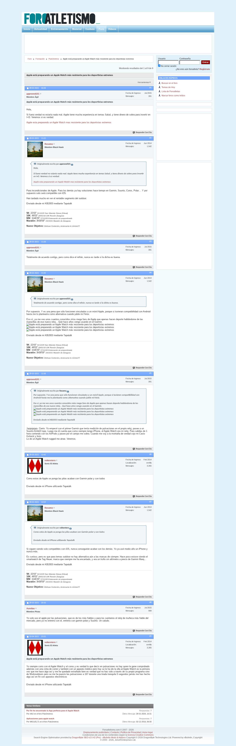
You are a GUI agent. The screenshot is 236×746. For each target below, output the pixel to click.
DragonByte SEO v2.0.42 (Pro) (86, 737)
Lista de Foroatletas (171, 91)
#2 (150, 138)
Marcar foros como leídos (173, 95)
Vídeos (112, 29)
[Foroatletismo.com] (66, 19)
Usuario (162, 58)
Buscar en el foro (169, 83)
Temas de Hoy (168, 87)
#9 (150, 636)
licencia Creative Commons (141, 735)
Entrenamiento (59, 29)
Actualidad (40, 29)
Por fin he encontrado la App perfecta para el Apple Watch (52, 711)
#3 (150, 242)
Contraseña (185, 58)
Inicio (27, 29)
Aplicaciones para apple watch (40, 719)
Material (77, 29)
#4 (150, 273)
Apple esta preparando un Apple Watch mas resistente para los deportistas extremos (68, 122)
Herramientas (143, 82)
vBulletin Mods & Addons (114, 737)
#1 (150, 88)
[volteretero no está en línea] (35, 466)
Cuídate (90, 29)
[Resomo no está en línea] (35, 149)
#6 (150, 454)
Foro (101, 29)
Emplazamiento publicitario (96, 732)
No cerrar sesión (168, 66)
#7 (150, 502)
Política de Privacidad (131, 732)
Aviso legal (147, 732)
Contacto (115, 732)
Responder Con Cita (144, 133)
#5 (150, 373)
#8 (150, 602)
